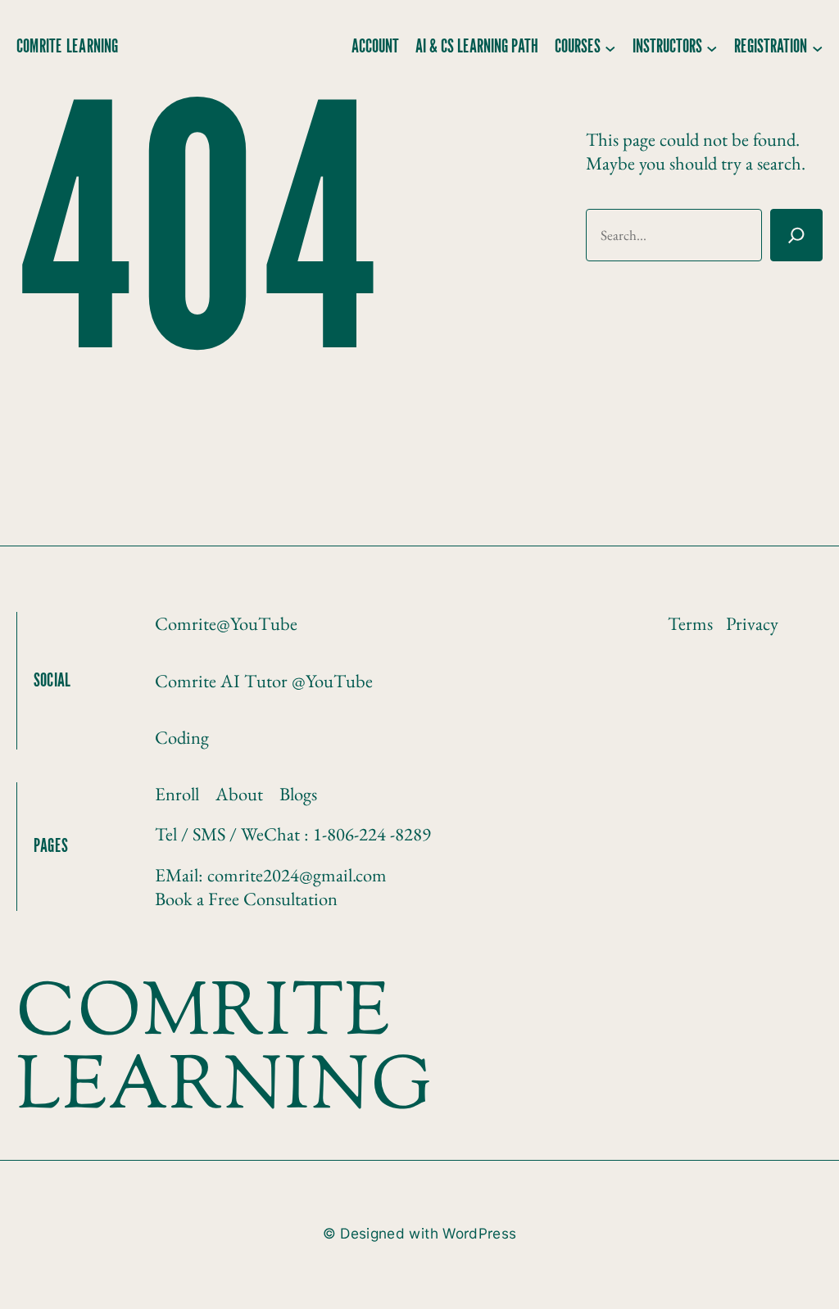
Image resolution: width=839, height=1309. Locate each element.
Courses (578, 47)
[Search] (796, 235)
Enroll (177, 793)
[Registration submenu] (817, 47)
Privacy (752, 623)
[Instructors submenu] (712, 47)
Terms (690, 623)
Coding (182, 737)
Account (375, 47)
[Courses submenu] (610, 47)
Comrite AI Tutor (223, 680)
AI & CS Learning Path (476, 47)
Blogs (298, 793)
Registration (770, 47)
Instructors (667, 47)
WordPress (479, 1233)
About (239, 793)
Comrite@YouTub (222, 623)
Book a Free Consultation (246, 898)
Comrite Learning (67, 47)
